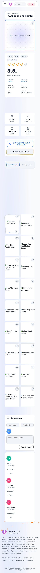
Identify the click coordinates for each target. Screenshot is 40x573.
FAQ (8, 558)
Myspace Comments (24, 570)
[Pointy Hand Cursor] (28, 332)
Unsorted (15, 13)
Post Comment (26, 447)
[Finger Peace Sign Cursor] (28, 289)
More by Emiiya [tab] (27, 165)
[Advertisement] (20, 106)
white (10, 56)
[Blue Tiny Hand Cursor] (12, 289)
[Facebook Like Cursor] (28, 353)
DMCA (11, 560)
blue (16, 56)
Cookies (4, 560)
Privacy (25, 558)
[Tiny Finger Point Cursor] (12, 246)
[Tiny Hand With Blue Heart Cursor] (28, 397)
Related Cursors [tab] (13, 165)
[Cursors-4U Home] (10, 4)
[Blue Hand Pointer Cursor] (28, 224)
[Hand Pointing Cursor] (12, 332)
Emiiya (10, 81)
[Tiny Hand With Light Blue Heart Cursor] (12, 267)
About (4, 558)
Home (8, 13)
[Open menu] (5, 4)
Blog (19, 558)
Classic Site (29, 560)
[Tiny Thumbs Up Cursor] (12, 353)
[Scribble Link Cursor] (28, 267)
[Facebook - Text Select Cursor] (12, 310)
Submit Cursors (20, 560)
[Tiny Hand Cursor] (28, 375)
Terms (31, 558)
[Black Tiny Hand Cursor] (28, 310)
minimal (24, 56)
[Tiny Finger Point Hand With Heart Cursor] (12, 397)
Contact (14, 558)
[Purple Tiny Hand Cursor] (12, 375)
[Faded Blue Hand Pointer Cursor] (28, 246)
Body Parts (12, 60)
